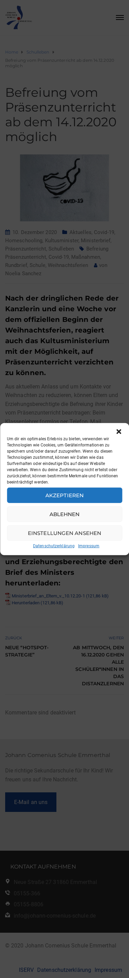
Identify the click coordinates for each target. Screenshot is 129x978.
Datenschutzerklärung (54, 546)
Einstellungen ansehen (64, 532)
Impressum (88, 546)
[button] (118, 431)
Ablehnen (65, 514)
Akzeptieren (64, 495)
